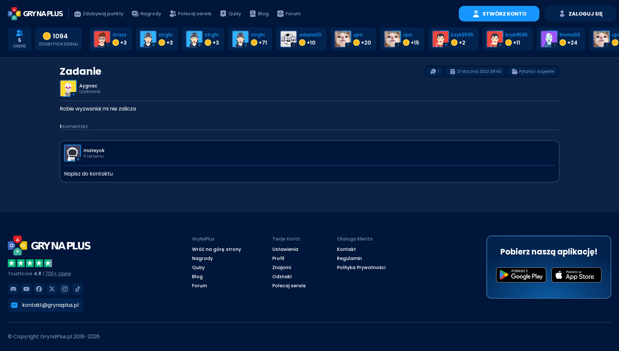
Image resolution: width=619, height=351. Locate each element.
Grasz (119, 35)
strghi (165, 35)
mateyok (94, 150)
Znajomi (281, 267)
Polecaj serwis (289, 285)
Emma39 (570, 35)
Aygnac (88, 86)
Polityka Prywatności (361, 267)
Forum (199, 285)
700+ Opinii (58, 273)
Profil (278, 258)
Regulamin (349, 258)
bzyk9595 (462, 35)
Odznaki (281, 276)
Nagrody (202, 258)
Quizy (198, 267)
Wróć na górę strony (216, 249)
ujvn (358, 35)
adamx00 (310, 35)
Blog (197, 276)
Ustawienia (285, 249)
